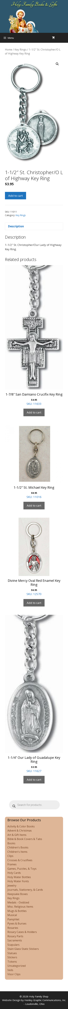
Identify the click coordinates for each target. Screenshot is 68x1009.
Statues (12, 953)
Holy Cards (14, 873)
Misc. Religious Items (20, 906)
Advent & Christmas (19, 830)
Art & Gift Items (16, 835)
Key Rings (21, 49)
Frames (12, 864)
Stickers (12, 957)
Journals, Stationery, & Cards (25, 890)
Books (11, 843)
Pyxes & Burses (16, 923)
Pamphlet (13, 919)
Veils (10, 970)
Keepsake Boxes (17, 894)
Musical (12, 915)
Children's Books (17, 847)
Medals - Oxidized (18, 902)
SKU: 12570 (34, 587)
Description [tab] (16, 226)
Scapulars (13, 945)
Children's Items (17, 852)
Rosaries (12, 928)
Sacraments (14, 940)
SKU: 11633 (34, 399)
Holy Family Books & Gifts (34, 4)
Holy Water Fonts (18, 881)
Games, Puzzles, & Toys (21, 868)
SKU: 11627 (34, 764)
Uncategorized (16, 966)
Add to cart (15, 196)
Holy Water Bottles (19, 877)
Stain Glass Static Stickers (23, 949)
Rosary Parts (15, 936)
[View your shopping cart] (53, 38)
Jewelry (11, 885)
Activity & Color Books (21, 826)
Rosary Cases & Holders (22, 932)
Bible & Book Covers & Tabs (24, 839)
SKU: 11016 (34, 492)
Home (8, 49)
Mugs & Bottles (17, 911)
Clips (10, 856)
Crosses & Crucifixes (19, 860)
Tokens (12, 961)
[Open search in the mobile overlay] (64, 38)
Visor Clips (13, 974)
